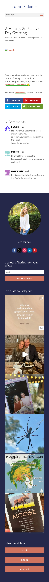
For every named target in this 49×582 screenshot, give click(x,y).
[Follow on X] (19, 250)
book (24, 550)
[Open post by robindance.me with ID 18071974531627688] (24, 315)
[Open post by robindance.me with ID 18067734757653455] (24, 433)
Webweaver (20, 92)
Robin (9, 37)
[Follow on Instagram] (24, 250)
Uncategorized (33, 37)
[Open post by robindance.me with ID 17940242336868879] (24, 473)
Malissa (15, 151)
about (24, 560)
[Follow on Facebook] (14, 250)
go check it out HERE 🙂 (17, 84)
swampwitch (17, 171)
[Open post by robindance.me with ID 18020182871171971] (24, 512)
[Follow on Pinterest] (35, 250)
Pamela (15, 126)
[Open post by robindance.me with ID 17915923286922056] (24, 394)
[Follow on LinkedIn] (30, 250)
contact (24, 569)
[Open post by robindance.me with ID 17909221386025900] (24, 354)
